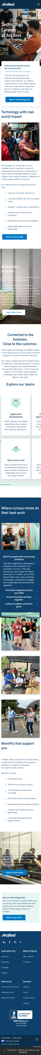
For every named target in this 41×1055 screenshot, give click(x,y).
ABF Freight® (28, 956)
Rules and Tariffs (8, 998)
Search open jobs (14, 917)
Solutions (5, 956)
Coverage (4, 967)
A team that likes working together (19, 598)
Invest (25, 992)
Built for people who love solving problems (19, 558)
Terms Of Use (5, 1038)
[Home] (8, 4)
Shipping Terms (7, 992)
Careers (26, 987)
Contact (26, 1003)
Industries (5, 962)
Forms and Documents (10, 987)
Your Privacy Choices (12, 1041)
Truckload (27, 962)
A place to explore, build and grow (18, 605)
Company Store (29, 998)
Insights (4, 973)
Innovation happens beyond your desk (18, 591)
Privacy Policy (17, 1038)
